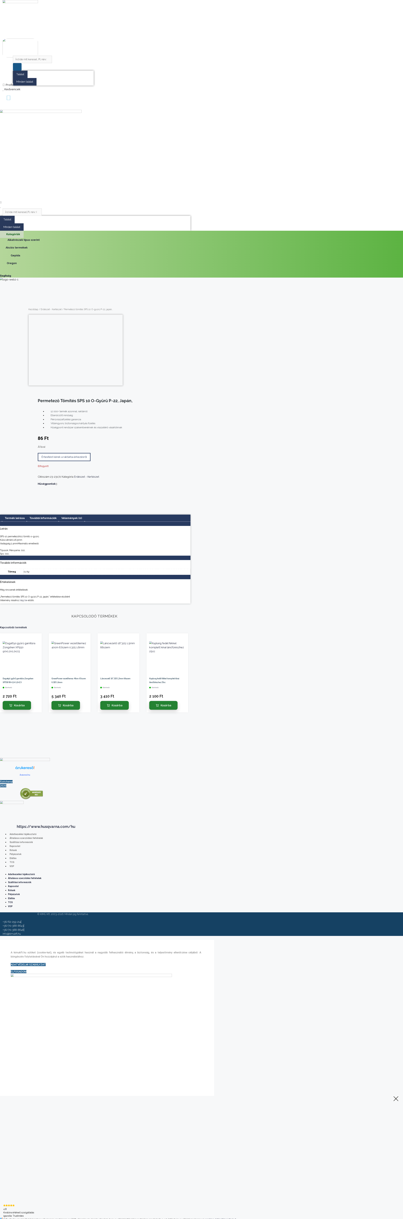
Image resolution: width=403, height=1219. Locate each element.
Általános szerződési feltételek (26, 838)
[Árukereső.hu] (25, 769)
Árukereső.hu (25, 775)
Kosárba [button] (19, 705)
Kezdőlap (33, 309)
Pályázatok (15, 854)
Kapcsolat (15, 846)
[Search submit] (17, 67)
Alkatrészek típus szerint (24, 239)
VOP (12, 866)
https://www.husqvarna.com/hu (46, 826)
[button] (3, 107)
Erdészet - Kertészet (51, 309)
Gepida (15, 255)
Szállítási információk (21, 842)
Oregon (12, 263)
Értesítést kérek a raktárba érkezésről (64, 456)
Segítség (5, 275)
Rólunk (13, 850)
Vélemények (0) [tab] (71, 518)
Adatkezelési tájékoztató (23, 834)
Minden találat (24, 81)
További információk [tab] (43, 518)
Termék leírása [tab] (15, 518)
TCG (12, 862)
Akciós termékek (17, 247)
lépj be (23, 600)
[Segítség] (1, 271)
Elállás (13, 858)
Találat (20, 74)
